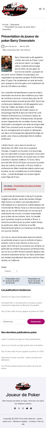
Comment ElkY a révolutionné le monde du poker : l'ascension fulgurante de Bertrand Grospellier (22, 304)
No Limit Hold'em (23, 50)
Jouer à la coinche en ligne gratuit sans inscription (22, 345)
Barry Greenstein (10, 50)
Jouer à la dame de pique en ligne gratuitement (20, 339)
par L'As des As (11, 46)
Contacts (32, 421)
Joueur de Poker (23, 394)
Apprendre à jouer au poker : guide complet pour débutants (21, 358)
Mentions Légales (20, 421)
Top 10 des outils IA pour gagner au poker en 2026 (22, 311)
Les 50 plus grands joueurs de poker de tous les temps (21, 367)
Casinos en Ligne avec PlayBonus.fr (16, 297)
